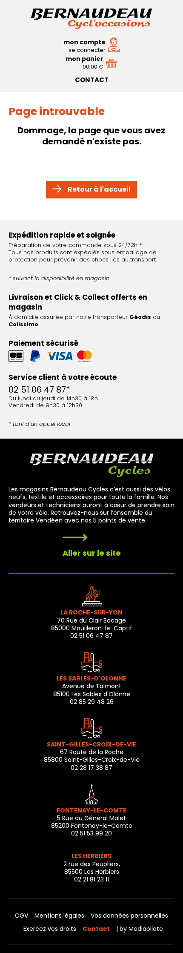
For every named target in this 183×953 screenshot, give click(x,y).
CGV (21, 915)
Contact (92, 80)
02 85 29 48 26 (92, 702)
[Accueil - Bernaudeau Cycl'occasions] (91, 25)
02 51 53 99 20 (91, 833)
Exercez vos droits (49, 928)
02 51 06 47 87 (91, 636)
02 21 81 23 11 (91, 879)
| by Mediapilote (139, 928)
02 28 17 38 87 (91, 768)
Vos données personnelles (129, 915)
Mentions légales (59, 915)
